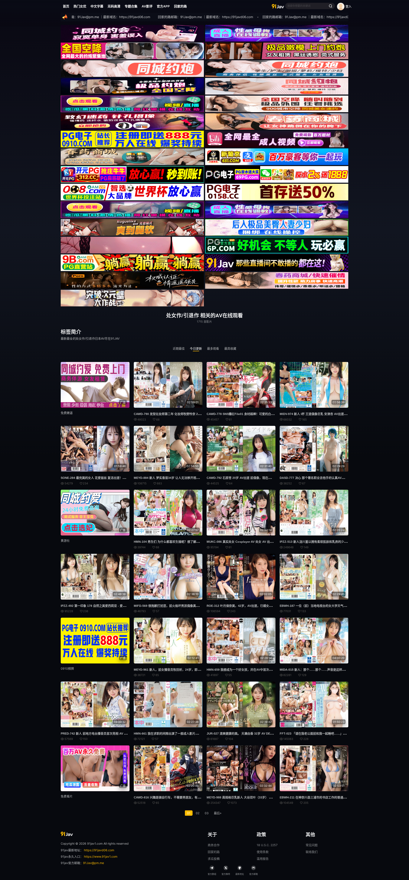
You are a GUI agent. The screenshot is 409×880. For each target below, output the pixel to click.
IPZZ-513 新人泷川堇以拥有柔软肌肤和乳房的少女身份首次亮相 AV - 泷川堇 (330, 541)
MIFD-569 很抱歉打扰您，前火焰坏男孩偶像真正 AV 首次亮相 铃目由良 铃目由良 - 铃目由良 (195, 605)
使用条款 (263, 852)
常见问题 (312, 845)
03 (207, 813)
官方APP (163, 6)
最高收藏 (230, 348)
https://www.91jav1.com (100, 856)
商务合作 (214, 845)
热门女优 (79, 6)
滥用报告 (263, 858)
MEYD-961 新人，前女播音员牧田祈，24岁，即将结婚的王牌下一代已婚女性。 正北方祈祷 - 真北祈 (200, 669)
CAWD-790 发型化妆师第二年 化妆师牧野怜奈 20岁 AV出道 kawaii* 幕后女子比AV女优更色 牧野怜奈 (201, 413)
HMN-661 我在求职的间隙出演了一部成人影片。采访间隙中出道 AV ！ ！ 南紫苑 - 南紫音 (193, 733)
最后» (218, 813)
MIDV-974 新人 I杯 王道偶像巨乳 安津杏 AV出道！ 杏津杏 (318, 413)
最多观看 (213, 348)
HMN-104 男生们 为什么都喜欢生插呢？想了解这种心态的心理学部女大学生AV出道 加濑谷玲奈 (197, 541)
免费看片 (67, 796)
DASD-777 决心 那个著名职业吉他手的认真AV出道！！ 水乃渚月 (323, 477)
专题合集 (131, 6)
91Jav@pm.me (93, 863)
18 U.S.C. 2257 (267, 845)
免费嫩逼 (67, 413)
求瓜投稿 (214, 858)
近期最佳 (179, 348)
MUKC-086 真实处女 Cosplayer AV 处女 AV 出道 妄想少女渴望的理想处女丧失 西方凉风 (266, 541)
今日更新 (196, 348)
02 (197, 813)
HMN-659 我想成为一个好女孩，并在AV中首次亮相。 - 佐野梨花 (250, 669)
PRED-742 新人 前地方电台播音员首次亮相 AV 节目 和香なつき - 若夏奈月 (110, 733)
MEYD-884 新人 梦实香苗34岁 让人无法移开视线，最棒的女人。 (177, 477)
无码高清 (114, 6)
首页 (66, 6)
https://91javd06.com (99, 850)
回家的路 (180, 6)
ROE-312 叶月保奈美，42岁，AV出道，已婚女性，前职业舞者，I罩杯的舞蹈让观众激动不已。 (270, 605)
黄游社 (65, 540)
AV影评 (147, 6)
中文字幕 (97, 6)
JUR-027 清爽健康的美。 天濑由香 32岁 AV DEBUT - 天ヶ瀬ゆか (250, 733)
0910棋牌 (67, 668)
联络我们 (312, 852)
